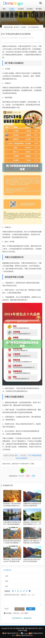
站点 (27, 476)
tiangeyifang (13, 476)
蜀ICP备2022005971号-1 (11, 633)
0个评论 (31, 38)
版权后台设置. (20, 628)
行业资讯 (21, 9)
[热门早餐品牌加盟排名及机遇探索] (22, 167)
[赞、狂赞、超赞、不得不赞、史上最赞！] (29, 591)
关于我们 (30, 9)
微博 (33, 476)
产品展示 (12, 9)
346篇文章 (21, 476)
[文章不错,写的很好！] (24, 591)
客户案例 (39, 9)
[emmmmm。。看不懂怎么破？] (27, 591)
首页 (4, 9)
